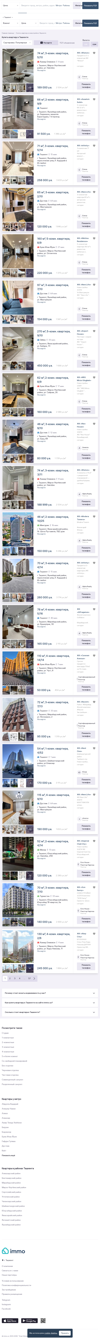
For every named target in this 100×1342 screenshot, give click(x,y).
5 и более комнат (10, 1056)
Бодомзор (6, 1132)
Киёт (4, 1150)
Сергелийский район (11, 1192)
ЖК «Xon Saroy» (81, 888)
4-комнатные (8, 1051)
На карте (48, 42)
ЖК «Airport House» (82, 332)
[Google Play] (29, 1320)
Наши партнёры (9, 1275)
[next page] (34, 978)
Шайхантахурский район (13, 1206)
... (24, 978)
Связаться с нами (10, 1270)
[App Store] (10, 1320)
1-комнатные (8, 1038)
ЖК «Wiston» (83, 53)
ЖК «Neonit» (83, 701)
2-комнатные (8, 1042)
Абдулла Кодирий (10, 1104)
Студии (5, 1033)
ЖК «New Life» (84, 192)
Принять (65, 1333)
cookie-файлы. (51, 1333)
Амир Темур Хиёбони (12, 1123)
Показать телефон (86, 85)
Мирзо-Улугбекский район (14, 1187)
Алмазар (6, 1118)
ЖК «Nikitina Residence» (83, 239)
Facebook (6, 1309)
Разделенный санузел (12, 1084)
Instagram (6, 1304)
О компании (7, 1266)
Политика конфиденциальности (16, 1285)
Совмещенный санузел (12, 1079)
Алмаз (5, 1113)
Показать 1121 (90, 23)
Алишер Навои (8, 1109)
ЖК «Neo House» (81, 425)
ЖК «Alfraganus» (83, 610)
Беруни (5, 1127)
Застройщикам (9, 1290)
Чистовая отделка (10, 1075)
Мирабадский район (11, 1183)
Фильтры (78, 23)
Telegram (6, 1300)
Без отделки (7, 1065)
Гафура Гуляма (8, 1141)
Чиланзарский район (11, 1201)
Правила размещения (12, 1294)
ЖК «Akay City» (81, 935)
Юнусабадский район (12, 1211)
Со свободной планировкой (14, 1061)
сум (94, 44)
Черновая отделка (10, 1070)
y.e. (86, 44)
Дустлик (5, 1146)
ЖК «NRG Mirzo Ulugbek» (84, 379)
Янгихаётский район (11, 1220)
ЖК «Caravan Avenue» (83, 657)
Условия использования (13, 1281)
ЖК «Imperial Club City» (83, 842)
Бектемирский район (11, 1178)
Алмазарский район (11, 1173)
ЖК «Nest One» (81, 749)
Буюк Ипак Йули (9, 1136)
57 (29, 978)
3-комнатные (8, 1047)
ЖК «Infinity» (83, 145)
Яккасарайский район (12, 1215)
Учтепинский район (11, 1197)
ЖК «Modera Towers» (83, 518)
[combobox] (47, 23)
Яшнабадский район (11, 1225)
